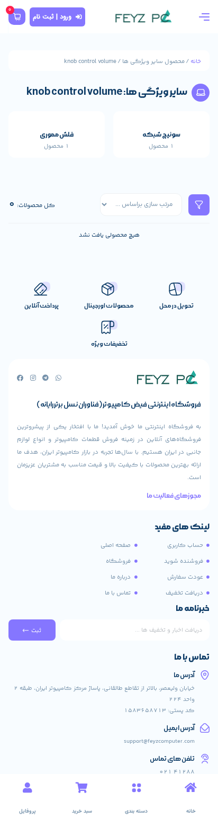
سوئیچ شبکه (161, 134)
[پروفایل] (27, 787)
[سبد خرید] (82, 787)
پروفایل (27, 811)
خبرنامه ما (193, 609)
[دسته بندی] (136, 787)
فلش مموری (57, 134)
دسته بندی (136, 811)
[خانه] (191, 787)
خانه (195, 61)
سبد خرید (82, 811)
